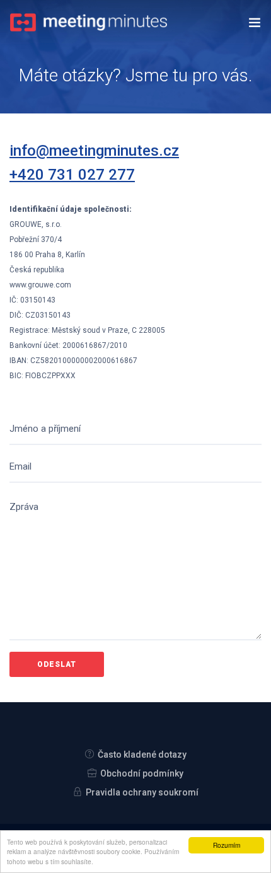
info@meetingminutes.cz (94, 150)
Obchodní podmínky (141, 773)
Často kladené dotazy (142, 754)
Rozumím (226, 845)
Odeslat (56, 664)
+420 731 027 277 (72, 174)
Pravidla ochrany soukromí (142, 792)
